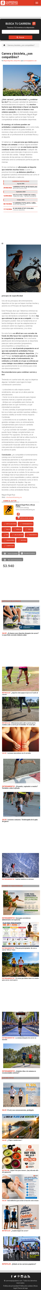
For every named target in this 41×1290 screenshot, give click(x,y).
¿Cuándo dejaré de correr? (19, 1231)
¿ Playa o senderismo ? (14, 1140)
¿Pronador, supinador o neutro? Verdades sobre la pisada (20, 787)
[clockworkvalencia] (18, 514)
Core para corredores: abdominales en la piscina (16, 919)
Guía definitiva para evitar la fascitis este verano (22, 1200)
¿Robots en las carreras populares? (24, 1264)
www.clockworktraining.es (25, 510)
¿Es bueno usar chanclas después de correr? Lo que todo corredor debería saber (20, 634)
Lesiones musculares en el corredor (19, 753)
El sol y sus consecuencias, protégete (20, 1110)
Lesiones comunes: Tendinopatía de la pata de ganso (20, 820)
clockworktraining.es (14, 497)
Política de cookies (26, 1286)
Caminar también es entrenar (24, 879)
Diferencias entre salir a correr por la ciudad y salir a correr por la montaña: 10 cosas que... (19, 723)
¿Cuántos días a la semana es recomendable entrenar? (19, 1072)
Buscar (21, 37)
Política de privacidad (10, 1286)
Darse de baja (23, 1288)
